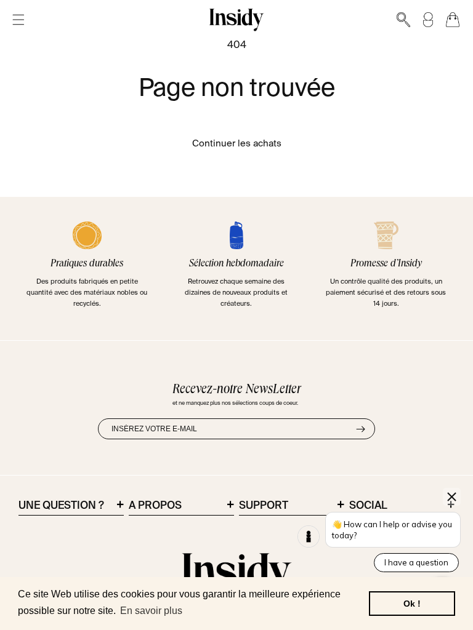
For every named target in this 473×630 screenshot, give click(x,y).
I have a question (416, 562)
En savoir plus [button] (151, 610)
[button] (18, 20)
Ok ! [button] (412, 603)
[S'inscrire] (360, 429)
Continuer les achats (236, 143)
